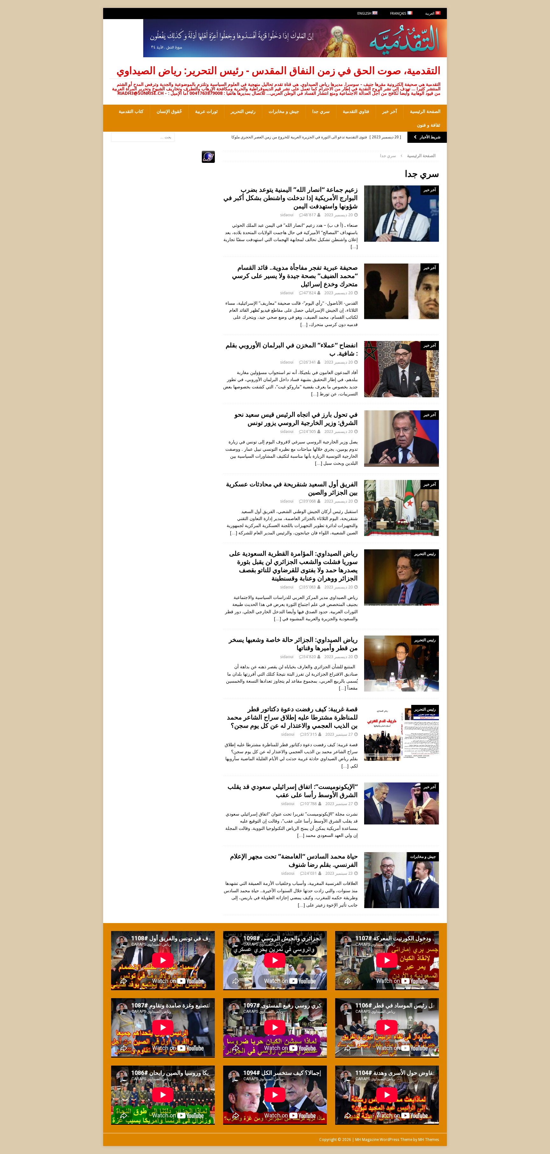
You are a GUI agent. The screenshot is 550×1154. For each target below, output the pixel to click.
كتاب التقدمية (131, 111)
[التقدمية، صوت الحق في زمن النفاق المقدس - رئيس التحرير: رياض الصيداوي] (295, 53)
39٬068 (309, 501)
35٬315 (310, 734)
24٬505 (309, 431)
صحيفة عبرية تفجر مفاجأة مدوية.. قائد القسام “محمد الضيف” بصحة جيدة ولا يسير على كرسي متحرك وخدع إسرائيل (295, 275)
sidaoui (286, 214)
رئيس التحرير (243, 111)
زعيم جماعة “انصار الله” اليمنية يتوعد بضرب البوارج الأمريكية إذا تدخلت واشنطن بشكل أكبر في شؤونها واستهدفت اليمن (290, 197)
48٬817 (309, 214)
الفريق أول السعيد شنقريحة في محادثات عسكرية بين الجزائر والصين (292, 488)
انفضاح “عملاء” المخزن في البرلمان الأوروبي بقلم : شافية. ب (292, 349)
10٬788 (310, 803)
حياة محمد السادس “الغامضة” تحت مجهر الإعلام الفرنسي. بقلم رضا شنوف (294, 860)
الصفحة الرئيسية (425, 111)
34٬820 (309, 656)
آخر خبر (389, 111)
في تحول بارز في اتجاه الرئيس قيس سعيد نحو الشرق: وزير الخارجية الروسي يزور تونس (296, 418)
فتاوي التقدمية (356, 111)
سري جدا (321, 111)
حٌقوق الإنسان (169, 111)
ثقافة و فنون (428, 125)
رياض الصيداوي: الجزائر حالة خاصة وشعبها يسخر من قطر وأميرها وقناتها (293, 643)
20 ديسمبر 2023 (338, 214)
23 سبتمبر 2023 (339, 873)
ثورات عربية (206, 111)
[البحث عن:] (143, 136)
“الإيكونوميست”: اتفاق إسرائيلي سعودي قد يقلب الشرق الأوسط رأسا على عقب (293, 790)
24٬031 (310, 873)
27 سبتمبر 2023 (339, 734)
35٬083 (309, 587)
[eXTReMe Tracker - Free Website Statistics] (208, 159)
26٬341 (309, 362)
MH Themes (428, 1139)
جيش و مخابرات (284, 111)
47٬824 (309, 292)
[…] (354, 246)
